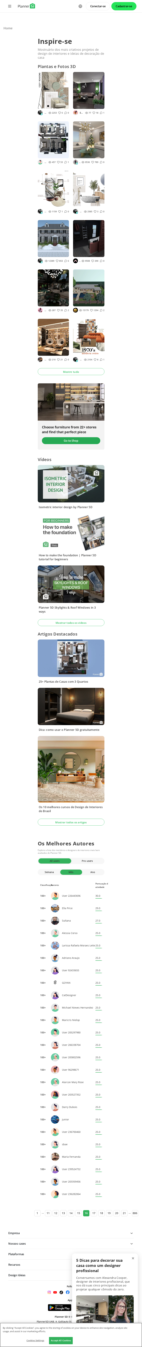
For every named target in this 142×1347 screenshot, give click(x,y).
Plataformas (16, 1254)
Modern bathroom (81, 204)
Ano (92, 872)
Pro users (87, 861)
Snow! (43, 253)
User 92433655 (70, 970)
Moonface (75, 310)
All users (55, 861)
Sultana (66, 920)
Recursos (14, 1265)
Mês (71, 872)
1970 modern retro (83, 352)
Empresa (14, 1233)
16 (86, 1213)
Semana (49, 872)
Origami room (48, 352)
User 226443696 (71, 895)
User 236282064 (71, 1194)
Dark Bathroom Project (84, 253)
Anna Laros (45, 359)
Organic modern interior (49, 204)
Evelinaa (45, 112)
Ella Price (67, 908)
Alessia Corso (69, 933)
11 (48, 1213)
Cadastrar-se (124, 6)
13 (63, 1213)
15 (78, 1213)
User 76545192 (45, 162)
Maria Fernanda (71, 1156)
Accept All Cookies (61, 1340)
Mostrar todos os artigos (71, 822)
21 (124, 1213)
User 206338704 (71, 1044)
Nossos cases (17, 1244)
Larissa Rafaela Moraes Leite (78, 945)
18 (101, 1213)
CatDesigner (69, 995)
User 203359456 (71, 1181)
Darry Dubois (69, 1107)
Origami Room (83, 105)
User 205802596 (71, 1057)
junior (65, 1119)
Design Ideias (16, 1275)
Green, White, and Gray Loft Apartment (50, 302)
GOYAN (66, 982)
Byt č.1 (44, 154)
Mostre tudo (71, 372)
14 (71, 1213)
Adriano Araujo (70, 958)
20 (116, 1213)
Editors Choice (81, 112)
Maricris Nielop (71, 1020)
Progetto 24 (82, 302)
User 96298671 (70, 1069)
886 (135, 1213)
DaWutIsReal (45, 310)
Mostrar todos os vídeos (71, 622)
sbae (65, 1144)
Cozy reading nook (48, 105)
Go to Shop (71, 441)
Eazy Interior (79, 260)
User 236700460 (71, 1131)
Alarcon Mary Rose (73, 1082)
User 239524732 (71, 1169)
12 (55, 1213)
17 (93, 1213)
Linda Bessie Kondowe (79, 162)
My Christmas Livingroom (83, 155)
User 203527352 (71, 1094)
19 (109, 1213)
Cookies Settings (35, 1340)
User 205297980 (71, 1032)
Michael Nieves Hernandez (77, 1007)
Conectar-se (98, 6)
